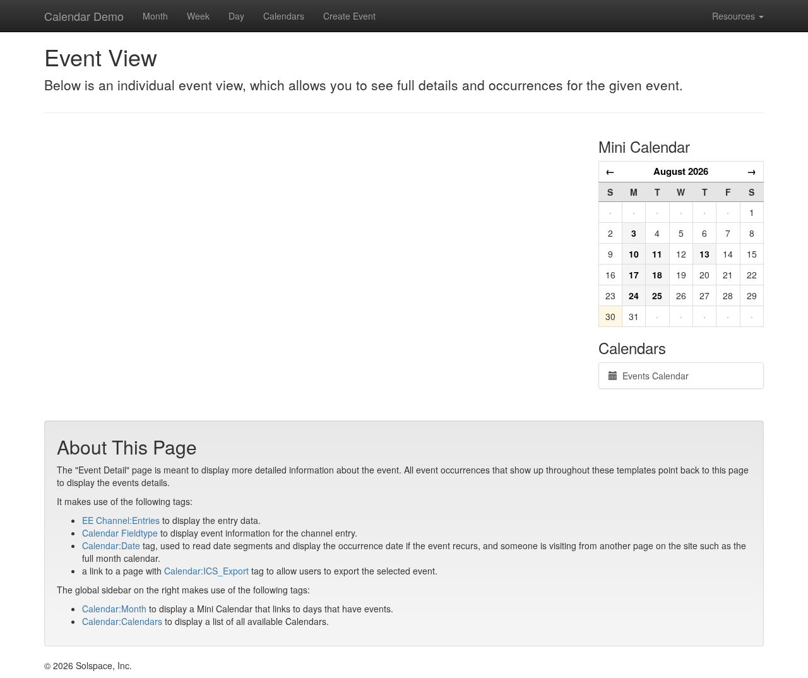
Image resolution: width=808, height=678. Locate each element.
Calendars (283, 15)
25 (657, 295)
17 (634, 274)
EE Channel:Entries (121, 520)
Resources (735, 15)
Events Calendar (653, 375)
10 (634, 253)
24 (634, 295)
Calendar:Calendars (122, 621)
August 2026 (680, 171)
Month (155, 15)
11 (657, 253)
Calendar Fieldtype (120, 532)
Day (236, 15)
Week (198, 15)
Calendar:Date (111, 545)
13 (704, 253)
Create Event (349, 15)
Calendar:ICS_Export (206, 570)
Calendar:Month (114, 608)
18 (657, 274)
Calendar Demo (84, 16)
